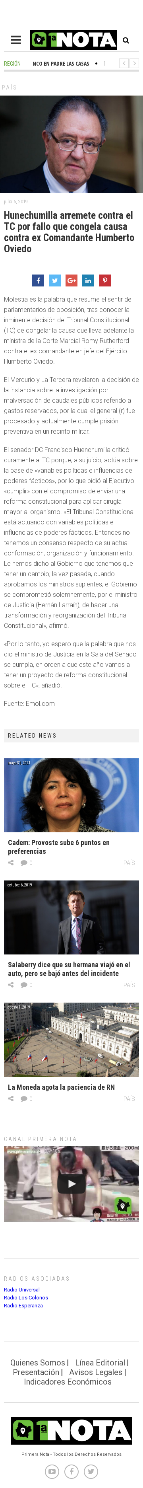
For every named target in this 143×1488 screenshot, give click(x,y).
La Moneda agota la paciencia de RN (61, 1087)
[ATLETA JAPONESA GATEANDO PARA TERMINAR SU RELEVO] (71, 1184)
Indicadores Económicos (68, 1382)
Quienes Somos (37, 1362)
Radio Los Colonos (26, 1298)
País (9, 87)
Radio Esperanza (23, 1306)
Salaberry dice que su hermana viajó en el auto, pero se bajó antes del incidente (69, 969)
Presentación (36, 1372)
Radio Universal (22, 1290)
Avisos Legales (95, 1372)
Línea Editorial (100, 1362)
